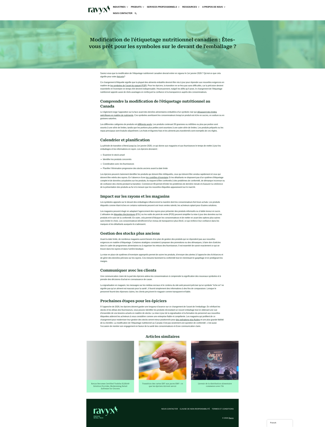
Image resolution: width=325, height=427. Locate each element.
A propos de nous (212, 7)
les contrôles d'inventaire (157, 177)
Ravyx (231, 418)
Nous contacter (122, 13)
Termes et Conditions (223, 409)
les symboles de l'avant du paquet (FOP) (128, 86)
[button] (135, 13)
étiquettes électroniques (124, 214)
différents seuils (145, 124)
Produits (136, 7)
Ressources (189, 7)
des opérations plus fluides (188, 320)
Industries (119, 7)
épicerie (120, 77)
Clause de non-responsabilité (195, 409)
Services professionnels (162, 7)
